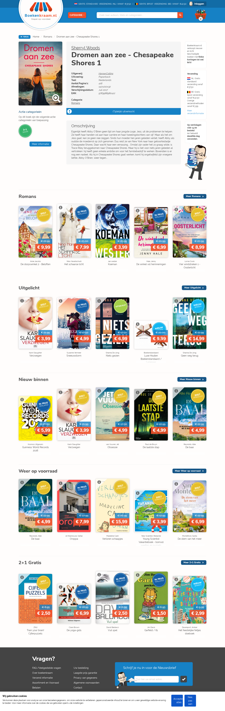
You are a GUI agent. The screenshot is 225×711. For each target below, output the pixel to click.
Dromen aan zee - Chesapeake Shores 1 (77, 36)
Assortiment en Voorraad (45, 682)
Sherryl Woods (85, 47)
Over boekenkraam (42, 673)
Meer (193, 196)
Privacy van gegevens (85, 677)
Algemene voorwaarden (86, 682)
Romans (47, 36)
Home (36, 36)
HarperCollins (105, 73)
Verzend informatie (42, 677)
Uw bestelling (81, 668)
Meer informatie (40, 144)
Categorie (76, 15)
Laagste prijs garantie (85, 673)
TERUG (25, 37)
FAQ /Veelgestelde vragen (46, 668)
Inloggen (199, 3)
